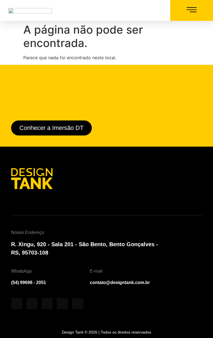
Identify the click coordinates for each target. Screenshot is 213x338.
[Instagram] (114, 12)
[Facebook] (62, 303)
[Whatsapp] (156, 12)
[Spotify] (47, 303)
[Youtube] (128, 12)
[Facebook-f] (142, 12)
